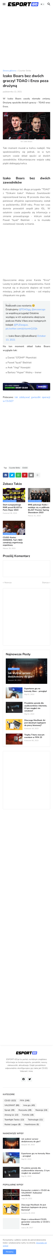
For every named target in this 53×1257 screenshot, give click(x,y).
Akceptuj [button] (9, 1251)
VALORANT (12, 1105)
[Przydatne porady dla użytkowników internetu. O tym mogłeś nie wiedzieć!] (14, 707)
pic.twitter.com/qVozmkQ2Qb (21, 328)
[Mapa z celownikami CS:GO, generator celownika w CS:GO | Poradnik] (11, 1223)
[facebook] (23, 1079)
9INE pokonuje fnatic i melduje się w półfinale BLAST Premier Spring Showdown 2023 (38, 509)
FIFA (24, 1100)
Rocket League (12, 1124)
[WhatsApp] (18, 475)
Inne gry (29, 1105)
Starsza (45, 582)
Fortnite (27, 1115)
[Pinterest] (25, 475)
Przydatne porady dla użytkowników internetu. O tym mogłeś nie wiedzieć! (35, 707)
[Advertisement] (26, 39)
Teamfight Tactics (14, 1119)
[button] (4, 4)
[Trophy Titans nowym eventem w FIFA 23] (14, 739)
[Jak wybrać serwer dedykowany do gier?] (11, 1143)
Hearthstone (32, 1124)
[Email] (31, 475)
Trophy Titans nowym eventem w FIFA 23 (34, 736)
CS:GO (24, 468)
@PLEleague (21, 324)
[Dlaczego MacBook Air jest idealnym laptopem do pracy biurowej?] (14, 724)
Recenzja (41, 1110)
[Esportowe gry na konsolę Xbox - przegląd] (14, 692)
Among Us (11, 1115)
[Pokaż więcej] (37, 475)
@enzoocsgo (38, 309)
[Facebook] (5, 475)
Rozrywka (25, 1110)
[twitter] (29, 1079)
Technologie (35, 1119)
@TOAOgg (25, 309)
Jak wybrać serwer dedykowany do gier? (30, 1140)
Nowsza (7, 582)
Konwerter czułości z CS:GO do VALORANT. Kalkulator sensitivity (35, 1193)
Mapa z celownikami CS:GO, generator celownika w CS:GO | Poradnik (35, 1222)
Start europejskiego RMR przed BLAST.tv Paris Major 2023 (12, 507)
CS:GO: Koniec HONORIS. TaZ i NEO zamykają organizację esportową (13, 541)
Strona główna (9, 71)
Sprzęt (9, 1110)
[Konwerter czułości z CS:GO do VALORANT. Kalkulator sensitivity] (11, 1194)
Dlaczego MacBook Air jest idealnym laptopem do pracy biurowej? (35, 723)
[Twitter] (12, 475)
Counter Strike (24, 71)
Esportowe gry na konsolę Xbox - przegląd (35, 689)
